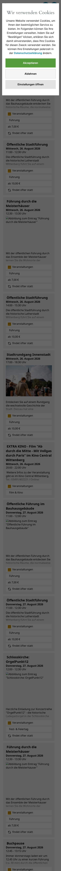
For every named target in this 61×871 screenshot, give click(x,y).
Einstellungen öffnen (31, 84)
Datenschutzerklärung (28, 53)
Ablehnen (31, 73)
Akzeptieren (30, 62)
